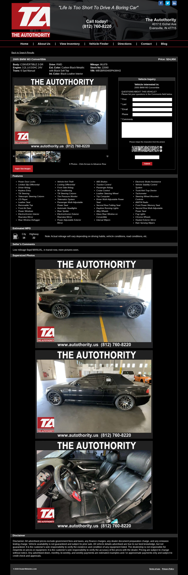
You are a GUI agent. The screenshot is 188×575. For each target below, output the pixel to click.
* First (123, 99)
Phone (124, 114)
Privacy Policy (168, 569)
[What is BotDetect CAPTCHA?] (145, 149)
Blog (164, 43)
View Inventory (70, 43)
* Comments (127, 119)
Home (24, 43)
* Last (123, 104)
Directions (125, 43)
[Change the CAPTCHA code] (161, 147)
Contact (146, 43)
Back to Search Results (22, 52)
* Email (124, 109)
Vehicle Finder (98, 43)
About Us (44, 43)
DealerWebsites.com (28, 569)
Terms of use (155, 569)
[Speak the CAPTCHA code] (161, 150)
